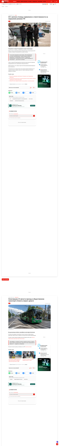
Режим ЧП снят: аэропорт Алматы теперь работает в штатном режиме (22, 80)
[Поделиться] (57, 444)
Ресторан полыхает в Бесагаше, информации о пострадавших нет (44, 65)
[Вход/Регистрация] (55, 1)
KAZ (56, 1)
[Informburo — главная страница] (5, 1)
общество (11, 100)
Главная (3, 6)
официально (16, 297)
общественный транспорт (18, 379)
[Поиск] (53, 1)
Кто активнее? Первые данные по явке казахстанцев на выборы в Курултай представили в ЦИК (15, 360)
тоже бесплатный (28, 346)
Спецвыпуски (34, 1)
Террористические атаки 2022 (19, 100)
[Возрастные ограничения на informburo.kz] (51, 1)
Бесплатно (26, 379)
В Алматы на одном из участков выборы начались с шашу (28, 360)
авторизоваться (16, 113)
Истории (18, 1)
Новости (14, 1)
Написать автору (48, 21)
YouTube (44, 1)
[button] (53, 4)
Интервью (30, 1)
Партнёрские (40, 1)
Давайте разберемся (24, 1)
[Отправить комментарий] (34, 116)
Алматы (11, 379)
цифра (16, 15)
